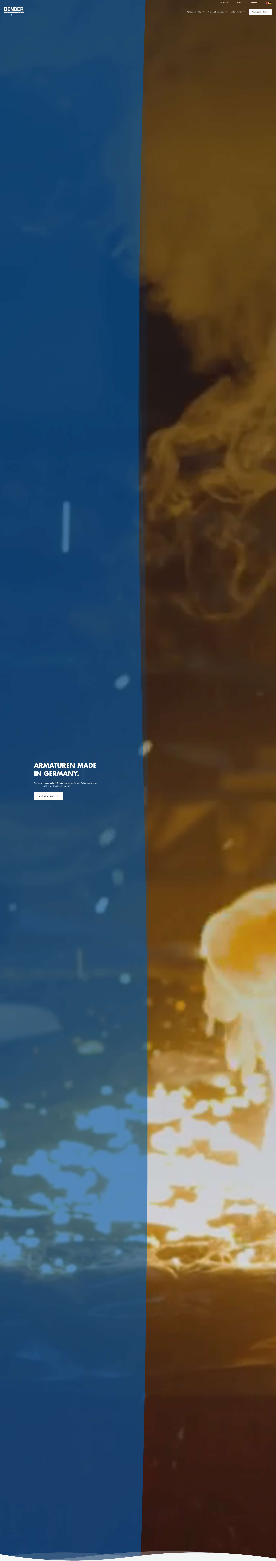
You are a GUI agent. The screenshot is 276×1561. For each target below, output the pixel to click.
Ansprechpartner (259, 12)
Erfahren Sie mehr (47, 796)
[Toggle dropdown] (203, 12)
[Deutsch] (270, 2)
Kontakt (254, 2)
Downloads (223, 2)
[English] (267, 2)
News (239, 2)
